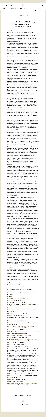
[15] (28, 149)
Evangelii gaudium (18, 309)
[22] (18, 213)
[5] (26, 82)
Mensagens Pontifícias (21, 8)
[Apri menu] (43, 6)
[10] (24, 105)
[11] (21, 107)
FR (23, 15)
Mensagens (11, 8)
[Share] (42, 11)
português (40, 8)
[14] (36, 142)
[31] (23, 265)
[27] (22, 239)
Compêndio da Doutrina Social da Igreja (17, 298)
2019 (28, 8)
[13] (33, 136)
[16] (33, 154)
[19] (11, 164)
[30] (18, 257)
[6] (19, 92)
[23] (36, 221)
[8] (15, 102)
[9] (16, 104)
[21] (21, 201)
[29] (8, 251)
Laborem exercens (27, 304)
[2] (28, 63)
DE (18, 15)
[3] (27, 67)
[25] (32, 231)
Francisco (5, 8)
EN (21, 15)
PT (27, 15)
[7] (33, 98)
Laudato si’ (17, 292)
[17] (23, 155)
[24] (12, 225)
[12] (17, 129)
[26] (37, 234)
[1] (27, 49)
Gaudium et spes (20, 333)
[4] (19, 76)
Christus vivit (17, 373)
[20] (31, 177)
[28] (8, 247)
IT (25, 15)
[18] (8, 159)
